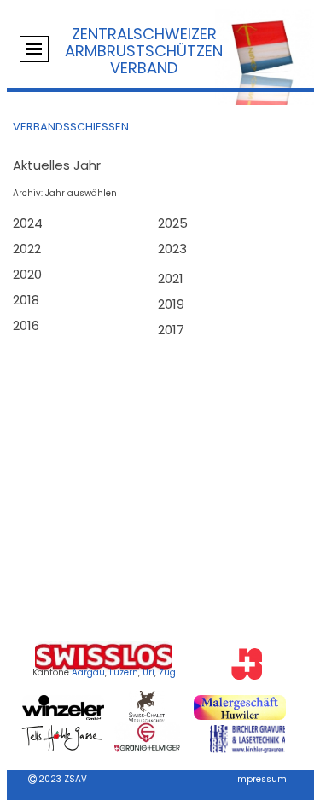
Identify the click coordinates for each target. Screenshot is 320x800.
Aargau (88, 672)
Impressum (261, 779)
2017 (171, 330)
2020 (27, 274)
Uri (148, 672)
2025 (173, 223)
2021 (170, 278)
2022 (27, 249)
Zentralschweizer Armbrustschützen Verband (144, 50)
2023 (172, 249)
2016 (26, 325)
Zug (167, 672)
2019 (171, 304)
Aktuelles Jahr (57, 165)
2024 (28, 223)
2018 (26, 300)
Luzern (123, 672)
